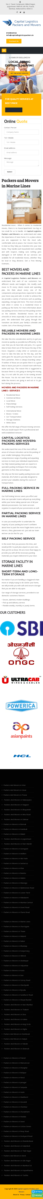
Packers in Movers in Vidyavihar (16, 965)
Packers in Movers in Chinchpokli (16, 985)
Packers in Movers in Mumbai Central (18, 902)
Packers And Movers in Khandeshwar (18, 1141)
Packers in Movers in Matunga (15, 883)
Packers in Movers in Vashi (14, 1092)
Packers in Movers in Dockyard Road (18, 1136)
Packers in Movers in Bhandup (15, 946)
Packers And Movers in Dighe (15, 1029)
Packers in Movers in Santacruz (16, 863)
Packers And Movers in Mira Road (17, 814)
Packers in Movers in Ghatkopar (16, 960)
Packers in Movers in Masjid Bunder (18, 1000)
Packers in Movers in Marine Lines (17, 921)
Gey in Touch (13, 110)
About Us (16, 1194)
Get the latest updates (19, 73)
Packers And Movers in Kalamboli (17, 1146)
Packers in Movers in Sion (14, 975)
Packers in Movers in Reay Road (16, 1131)
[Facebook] (17, 12)
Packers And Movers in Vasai (15, 790)
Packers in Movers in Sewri (14, 1121)
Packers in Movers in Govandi (15, 1102)
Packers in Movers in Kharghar (16, 1068)
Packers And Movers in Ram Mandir (18, 844)
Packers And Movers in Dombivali (17, 1034)
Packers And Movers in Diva (15, 1014)
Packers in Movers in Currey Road (17, 980)
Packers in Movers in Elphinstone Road (19, 888)
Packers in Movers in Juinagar (15, 1082)
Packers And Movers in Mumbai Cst (18, 1165)
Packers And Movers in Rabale (16, 1044)
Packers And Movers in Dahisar (16, 819)
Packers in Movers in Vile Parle (16, 858)
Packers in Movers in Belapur (15, 1072)
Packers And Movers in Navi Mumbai (18, 1004)
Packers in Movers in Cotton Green (17, 1126)
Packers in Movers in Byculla (15, 990)
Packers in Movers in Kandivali (15, 829)
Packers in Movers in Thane (14, 931)
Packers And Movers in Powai (15, 795)
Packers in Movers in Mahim (14, 878)
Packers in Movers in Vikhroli (15, 956)
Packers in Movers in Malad (14, 834)
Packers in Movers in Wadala (15, 1116)
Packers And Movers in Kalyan (15, 1039)
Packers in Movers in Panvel (15, 1058)
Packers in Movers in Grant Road (16, 907)
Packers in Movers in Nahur (14, 941)
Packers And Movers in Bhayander (17, 809)
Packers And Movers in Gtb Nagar (17, 1160)
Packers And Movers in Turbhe (16, 1175)
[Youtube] (24, 12)
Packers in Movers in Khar (14, 868)
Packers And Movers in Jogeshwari (17, 839)
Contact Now (19, 79)
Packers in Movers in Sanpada (15, 1087)
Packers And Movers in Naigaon (16, 805)
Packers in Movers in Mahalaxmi (16, 897)
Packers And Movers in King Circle (17, 1024)
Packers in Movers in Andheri (15, 853)
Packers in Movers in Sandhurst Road (18, 995)
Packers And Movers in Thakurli (16, 1009)
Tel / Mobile (9, 138)
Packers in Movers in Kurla (14, 970)
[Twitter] (21, 12)
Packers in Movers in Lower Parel (17, 893)
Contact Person (10, 127)
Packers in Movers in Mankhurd (16, 1097)
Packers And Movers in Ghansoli (16, 1048)
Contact (28, 1194)
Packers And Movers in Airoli (15, 1156)
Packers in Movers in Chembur (15, 1107)
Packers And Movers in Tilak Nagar (17, 1151)
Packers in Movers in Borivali (15, 824)
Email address (9, 148)
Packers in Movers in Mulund (15, 936)
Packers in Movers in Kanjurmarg (16, 951)
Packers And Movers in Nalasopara (17, 800)
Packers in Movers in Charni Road (17, 912)
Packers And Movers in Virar (15, 785)
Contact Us (14, 41)
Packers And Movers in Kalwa (15, 1019)
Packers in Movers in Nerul (14, 1077)
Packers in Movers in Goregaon (16, 849)
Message (7, 158)
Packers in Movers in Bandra (15, 873)
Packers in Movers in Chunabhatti (17, 1112)
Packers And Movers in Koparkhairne (18, 1170)
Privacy (22, 1194)
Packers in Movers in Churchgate (16, 926)
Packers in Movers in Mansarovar (17, 1063)
